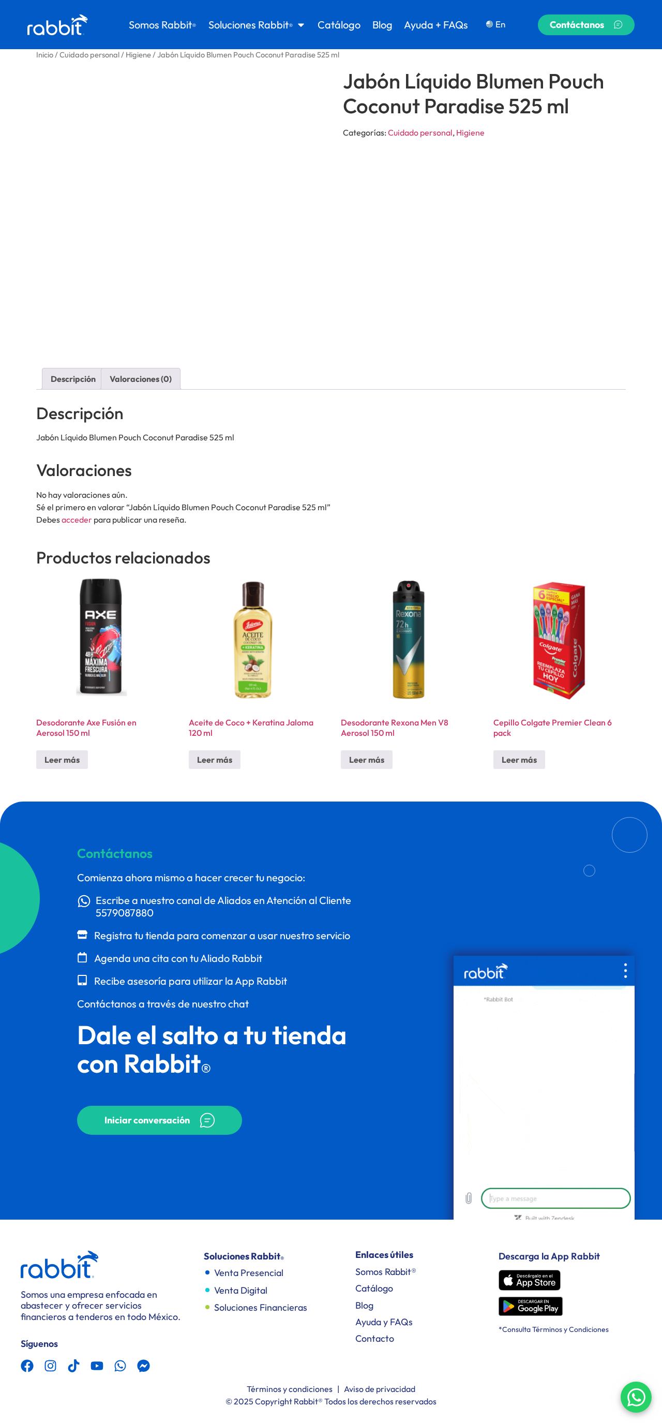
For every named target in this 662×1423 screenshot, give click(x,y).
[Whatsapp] (120, 1365)
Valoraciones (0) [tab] (141, 379)
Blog (364, 1305)
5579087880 (125, 912)
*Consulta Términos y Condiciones (554, 1329)
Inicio (44, 55)
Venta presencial (248, 1273)
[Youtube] (97, 1365)
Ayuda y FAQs (384, 1322)
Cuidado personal (89, 55)
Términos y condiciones (290, 1389)
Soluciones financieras (260, 1307)
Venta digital (240, 1290)
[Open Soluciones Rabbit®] (301, 25)
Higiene (138, 55)
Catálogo (374, 1288)
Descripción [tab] (73, 379)
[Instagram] (50, 1365)
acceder (77, 519)
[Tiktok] (73, 1365)
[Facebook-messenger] (143, 1365)
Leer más (62, 759)
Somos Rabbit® (385, 1272)
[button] (159, 1120)
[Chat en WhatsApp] (636, 1397)
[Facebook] (27, 1365)
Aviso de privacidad (379, 1389)
